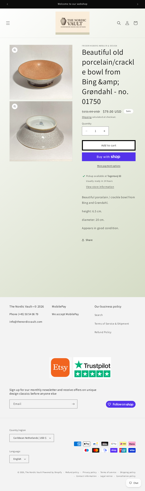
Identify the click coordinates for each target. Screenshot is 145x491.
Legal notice (106, 476)
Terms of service (108, 472)
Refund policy (72, 472)
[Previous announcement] (7, 4)
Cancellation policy (126, 476)
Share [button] (89, 240)
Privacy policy (90, 472)
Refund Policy (103, 332)
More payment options (108, 165)
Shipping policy (128, 472)
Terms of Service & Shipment (112, 323)
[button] (8, 23)
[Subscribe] (73, 404)
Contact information (86, 476)
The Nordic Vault (33, 472)
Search (99, 315)
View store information (100, 186)
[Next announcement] (137, 4)
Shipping (87, 117)
